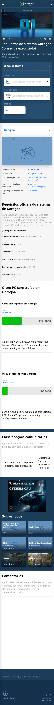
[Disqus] (27, 633)
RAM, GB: (8, 104)
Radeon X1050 (8, 312)
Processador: (9, 75)
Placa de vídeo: (10, 89)
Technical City (27, 4)
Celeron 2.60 (7, 382)
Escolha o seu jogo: (27, 130)
